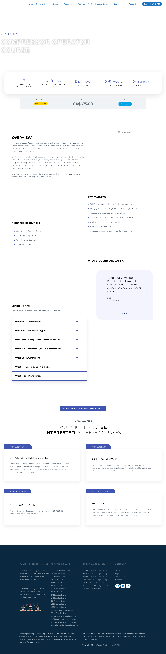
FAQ (90, 4)
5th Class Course (18, 447)
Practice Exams (101, 4)
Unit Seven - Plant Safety (28, 376)
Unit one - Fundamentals (28, 321)
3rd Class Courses (100, 491)
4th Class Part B (18, 491)
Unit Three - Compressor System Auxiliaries (37, 339)
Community (41, 4)
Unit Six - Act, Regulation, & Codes (32, 367)
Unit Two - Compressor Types (30, 330)
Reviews (81, 4)
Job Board (54, 4)
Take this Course (125, 104)
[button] (152, 4)
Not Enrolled (40, 104)
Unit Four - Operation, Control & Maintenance (39, 349)
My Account (131, 4)
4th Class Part (98, 447)
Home (30, 4)
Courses (117, 4)
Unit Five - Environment (27, 358)
